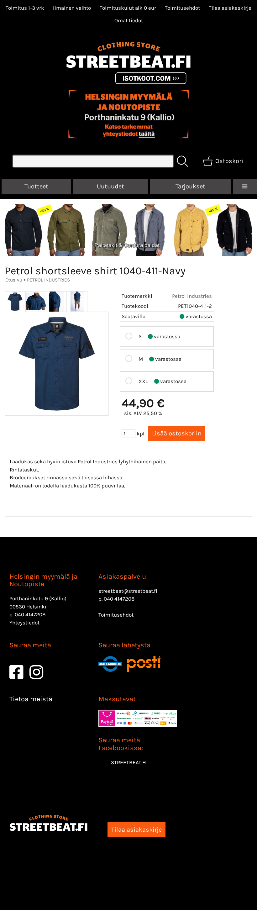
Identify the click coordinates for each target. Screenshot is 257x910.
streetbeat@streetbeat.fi (127, 591)
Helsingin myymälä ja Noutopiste (43, 580)
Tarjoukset (190, 186)
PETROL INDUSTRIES (48, 280)
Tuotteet (36, 186)
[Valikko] (245, 186)
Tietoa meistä (30, 699)
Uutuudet (110, 186)
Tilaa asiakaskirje (230, 8)
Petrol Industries (192, 296)
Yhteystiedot (24, 622)
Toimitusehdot (182, 8)
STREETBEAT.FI (129, 762)
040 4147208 (30, 614)
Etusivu (13, 280)
